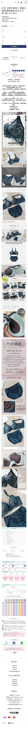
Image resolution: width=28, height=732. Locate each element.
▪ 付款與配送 (14, 683)
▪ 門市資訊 (14, 669)
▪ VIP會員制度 (14, 685)
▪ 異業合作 (14, 667)
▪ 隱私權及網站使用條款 (14, 671)
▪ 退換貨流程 (14, 681)
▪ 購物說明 (14, 679)
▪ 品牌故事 (14, 666)
